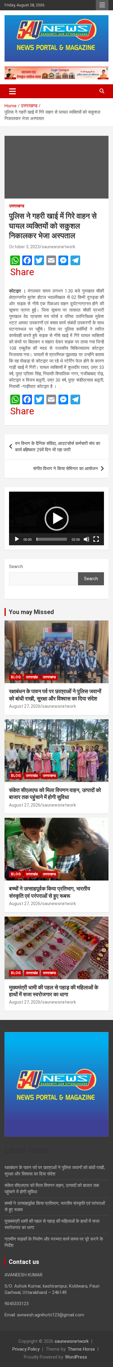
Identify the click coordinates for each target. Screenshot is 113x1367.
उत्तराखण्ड (16, 205)
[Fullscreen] (96, 539)
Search (16, 566)
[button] (57, 518)
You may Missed (31, 612)
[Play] (17, 539)
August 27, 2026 (24, 706)
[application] (56, 518)
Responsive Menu (102, 5)
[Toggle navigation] (12, 91)
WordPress (76, 1357)
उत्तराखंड (32, 677)
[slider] (51, 539)
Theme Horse (81, 1349)
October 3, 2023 (24, 246)
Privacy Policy (25, 1349)
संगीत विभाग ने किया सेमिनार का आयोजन (65, 468)
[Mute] (86, 539)
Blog (16, 677)
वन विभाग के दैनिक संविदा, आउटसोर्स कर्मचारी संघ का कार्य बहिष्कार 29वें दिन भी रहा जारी (57, 447)
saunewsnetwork (58, 246)
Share (22, 272)
